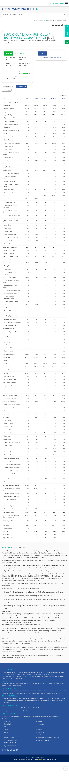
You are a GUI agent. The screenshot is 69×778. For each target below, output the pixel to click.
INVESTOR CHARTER (9, 714)
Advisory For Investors (44, 743)
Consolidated (8, 86)
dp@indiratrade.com (10, 657)
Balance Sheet (62, 20)
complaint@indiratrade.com (25, 711)
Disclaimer (40, 735)
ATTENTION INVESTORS (10, 547)
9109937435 (6, 718)
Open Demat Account (10, 740)
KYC (20, 547)
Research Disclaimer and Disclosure (48, 738)
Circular (6, 735)
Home (35, 20)
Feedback (40, 730)
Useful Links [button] (7, 732)
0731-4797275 (40, 708)
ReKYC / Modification (10, 743)
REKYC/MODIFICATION (57, 3)
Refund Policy (8, 724)
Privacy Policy (8, 721)
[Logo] (5, 3)
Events (6, 730)
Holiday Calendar (9, 738)
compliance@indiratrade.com (23, 708)
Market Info (42, 20)
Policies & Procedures (10, 727)
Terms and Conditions (43, 740)
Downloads (40, 724)
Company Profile (51, 20)
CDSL (25, 547)
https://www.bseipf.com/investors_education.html (17, 622)
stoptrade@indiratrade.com (45, 716)
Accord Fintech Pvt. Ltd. (49, 759)
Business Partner (42, 727)
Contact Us (40, 732)
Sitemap (39, 721)
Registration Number (10, 746)
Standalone (22, 86)
